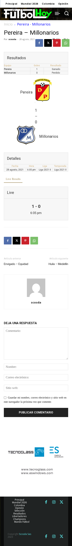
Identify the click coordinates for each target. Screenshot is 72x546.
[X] (48, 43)
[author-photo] (36, 297)
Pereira (8, 69)
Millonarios (10, 72)
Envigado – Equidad (16, 264)
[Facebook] (39, 43)
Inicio (8, 24)
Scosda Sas (25, 534)
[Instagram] (54, 502)
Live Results (13, 178)
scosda (12, 39)
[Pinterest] (57, 43)
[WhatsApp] (66, 43)
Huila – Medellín (58, 264)
